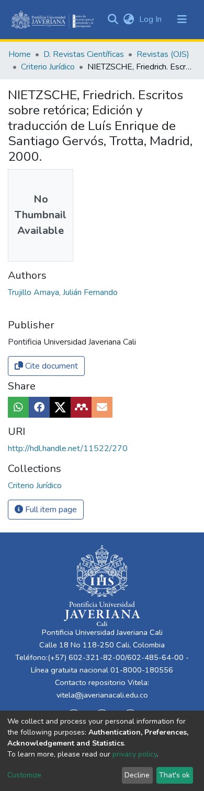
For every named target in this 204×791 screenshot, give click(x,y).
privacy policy (134, 754)
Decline (137, 775)
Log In (151, 19)
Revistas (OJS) (163, 54)
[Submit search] (113, 19)
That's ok (174, 775)
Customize (24, 775)
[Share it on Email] (102, 407)
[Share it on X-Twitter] (60, 407)
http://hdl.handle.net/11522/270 (68, 448)
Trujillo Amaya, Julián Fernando (63, 292)
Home (19, 54)
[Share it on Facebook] (39, 407)
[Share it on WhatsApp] (18, 407)
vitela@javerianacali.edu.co (102, 695)
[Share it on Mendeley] (81, 407)
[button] (128, 19)
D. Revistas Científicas (83, 54)
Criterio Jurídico (48, 67)
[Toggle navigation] (182, 19)
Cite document (50, 366)
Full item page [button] (50, 509)
